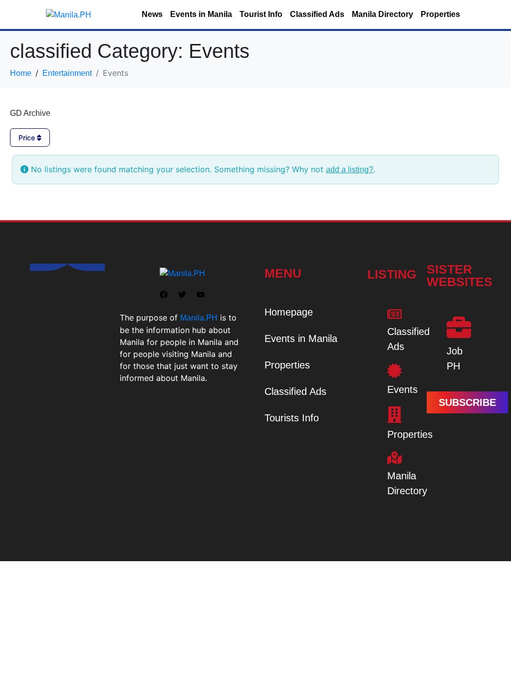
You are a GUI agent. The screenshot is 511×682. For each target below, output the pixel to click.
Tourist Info (261, 14)
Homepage (288, 312)
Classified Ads (317, 14)
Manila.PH (199, 318)
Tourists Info (291, 417)
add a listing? (349, 169)
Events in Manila (201, 14)
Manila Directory (382, 14)
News (152, 14)
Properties (440, 14)
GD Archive (30, 113)
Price (27, 137)
